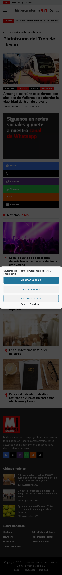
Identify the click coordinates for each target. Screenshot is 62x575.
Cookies (24, 304)
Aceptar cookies (31, 279)
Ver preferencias (31, 298)
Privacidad (35, 304)
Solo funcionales (31, 289)
